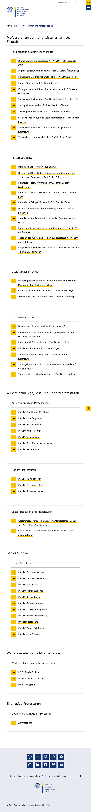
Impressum (23, 776)
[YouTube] (61, 765)
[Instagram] (30, 765)
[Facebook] (46, 765)
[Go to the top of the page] (80, 776)
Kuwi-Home (13, 25)
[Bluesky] (53, 765)
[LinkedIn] (38, 765)
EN (77, 2)
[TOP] (88, 408)
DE (74, 2)
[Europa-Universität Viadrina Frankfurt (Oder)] (18, 12)
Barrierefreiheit (48, 776)
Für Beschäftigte (64, 2)
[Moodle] (38, 757)
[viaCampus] (30, 757)
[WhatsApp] (53, 757)
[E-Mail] (46, 757)
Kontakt (13, 776)
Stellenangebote (64, 776)
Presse (75, 776)
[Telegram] (61, 757)
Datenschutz (34, 776)
